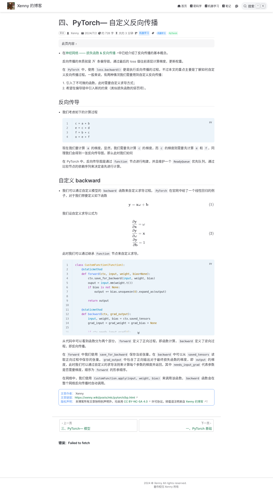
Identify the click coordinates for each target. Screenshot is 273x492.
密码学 (197, 6)
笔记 (228, 6)
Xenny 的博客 (194, 401)
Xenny (75, 33)
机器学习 (213, 6)
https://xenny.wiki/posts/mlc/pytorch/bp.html (105, 397)
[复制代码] (209, 123)
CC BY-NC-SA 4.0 (136, 401)
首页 (184, 6)
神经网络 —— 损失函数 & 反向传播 (91, 53)
